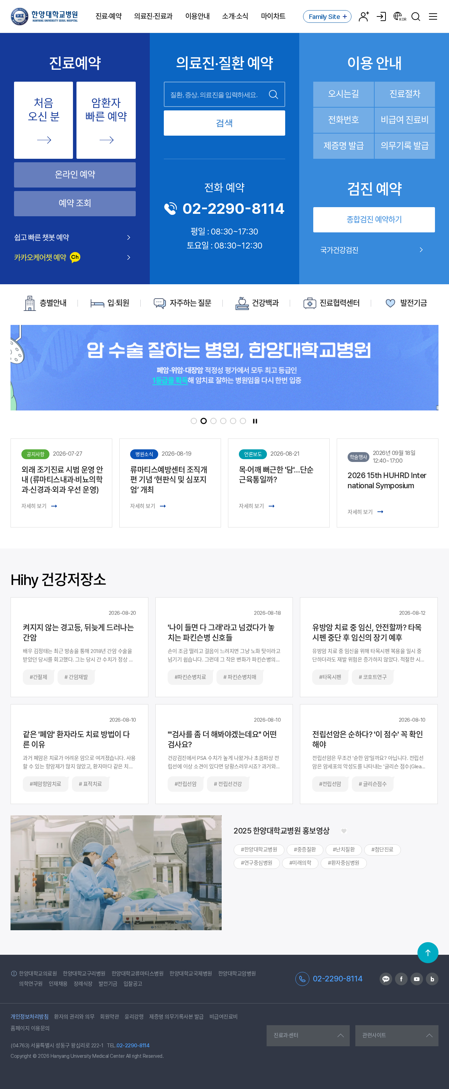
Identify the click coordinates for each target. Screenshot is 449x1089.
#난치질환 (344, 849)
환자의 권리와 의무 (74, 1017)
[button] (194, 421)
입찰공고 (132, 984)
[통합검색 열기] (415, 16)
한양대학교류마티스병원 (138, 974)
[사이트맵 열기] (433, 16)
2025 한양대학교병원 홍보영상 (282, 830)
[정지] (255, 420)
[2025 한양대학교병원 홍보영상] (343, 831)
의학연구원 (31, 984)
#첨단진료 (382, 849)
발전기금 (108, 984)
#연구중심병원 (257, 863)
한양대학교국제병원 (190, 974)
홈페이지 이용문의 (30, 1028)
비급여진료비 (223, 1017)
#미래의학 (300, 863)
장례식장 (83, 984)
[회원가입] (363, 16)
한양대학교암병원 (237, 974)
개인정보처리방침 (29, 1017)
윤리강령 (134, 1017)
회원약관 (109, 1017)
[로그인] (381, 16)
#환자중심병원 (344, 863)
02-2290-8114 (233, 208)
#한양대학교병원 (259, 849)
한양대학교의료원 (38, 974)
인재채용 (58, 984)
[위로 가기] (427, 952)
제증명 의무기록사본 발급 (176, 1017)
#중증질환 (305, 849)
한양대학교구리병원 (84, 974)
